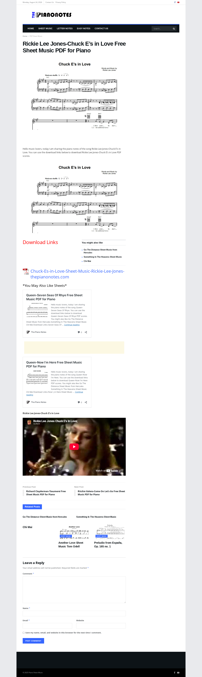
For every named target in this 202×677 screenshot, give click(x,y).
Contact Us (49, 2)
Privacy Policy (61, 2)
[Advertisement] (74, 140)
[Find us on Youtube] (178, 2)
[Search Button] (174, 28)
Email (26, 620)
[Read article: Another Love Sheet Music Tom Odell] (74, 531)
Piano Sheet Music (36, 672)
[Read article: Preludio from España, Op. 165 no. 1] (110, 531)
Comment (28, 573)
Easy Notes (83, 28)
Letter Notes (65, 28)
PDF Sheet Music (36, 36)
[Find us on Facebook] (174, 2)
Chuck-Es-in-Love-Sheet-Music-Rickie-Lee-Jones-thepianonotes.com (77, 274)
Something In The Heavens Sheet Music (103, 257)
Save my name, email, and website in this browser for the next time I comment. (63, 632)
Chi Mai (87, 261)
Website (80, 620)
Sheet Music (45, 28)
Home (31, 28)
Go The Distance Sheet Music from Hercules (45, 517)
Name (26, 608)
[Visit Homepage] (47, 14)
